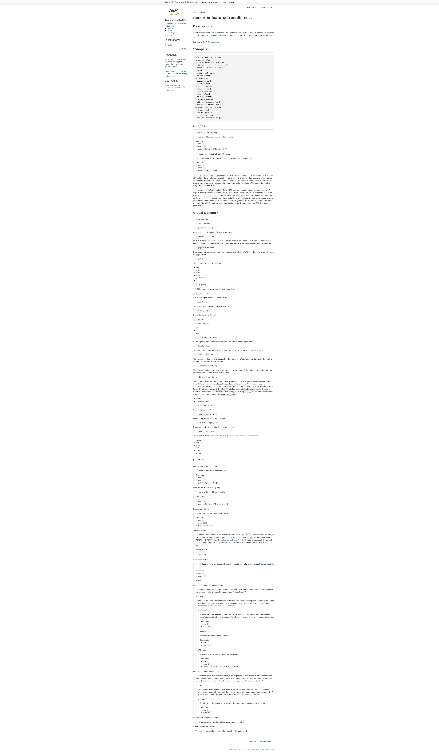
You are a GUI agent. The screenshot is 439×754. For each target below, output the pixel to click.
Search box (169, 45)
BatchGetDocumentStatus (251, 681)
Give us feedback (171, 66)
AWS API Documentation (210, 42)
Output (169, 35)
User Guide (213, 2)
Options (170, 30)
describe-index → (266, 7)
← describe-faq (251, 7)
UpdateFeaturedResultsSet (231, 540)
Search (184, 48)
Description (171, 26)
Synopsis (170, 28)
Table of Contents (175, 19)
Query (257, 614)
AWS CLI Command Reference (181, 2)
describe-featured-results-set (175, 24)
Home (204, 2)
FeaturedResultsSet (266, 564)
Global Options (172, 33)
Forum (223, 2)
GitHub (231, 2)
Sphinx (271, 749)
